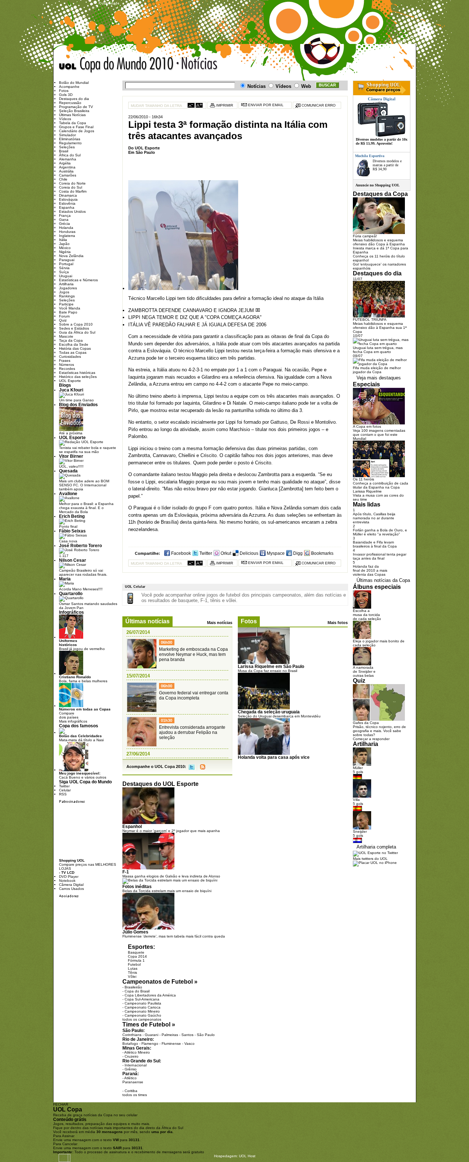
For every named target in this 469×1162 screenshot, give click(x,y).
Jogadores (68, 288)
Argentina (67, 167)
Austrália (66, 171)
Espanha (66, 207)
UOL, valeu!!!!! (71, 466)
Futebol (134, 964)
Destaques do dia (74, 99)
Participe (66, 304)
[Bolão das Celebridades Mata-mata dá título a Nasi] (62, 733)
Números (66, 365)
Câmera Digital (71, 885)
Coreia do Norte (72, 183)
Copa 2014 (137, 956)
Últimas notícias (147, 621)
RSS (202, 767)
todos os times (134, 1095)
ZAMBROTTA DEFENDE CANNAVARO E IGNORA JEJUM (191, 310)
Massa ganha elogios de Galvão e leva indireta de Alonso (171, 876)
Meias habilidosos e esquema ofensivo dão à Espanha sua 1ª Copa (380, 328)
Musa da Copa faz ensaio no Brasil (267, 671)
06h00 (166, 642)
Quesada (68, 470)
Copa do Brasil (137, 991)
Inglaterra (67, 236)
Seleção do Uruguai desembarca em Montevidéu (279, 716)
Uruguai (65, 276)
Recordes (67, 369)
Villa (356, 800)
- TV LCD (66, 872)
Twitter (205, 553)
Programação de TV (76, 107)
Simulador (67, 135)
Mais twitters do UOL (370, 859)
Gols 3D (66, 95)
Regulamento (70, 143)
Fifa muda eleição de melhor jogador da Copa (377, 370)
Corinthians (131, 1035)
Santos (187, 1035)
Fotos (249, 621)
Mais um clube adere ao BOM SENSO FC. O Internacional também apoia (84, 485)
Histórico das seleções (78, 377)
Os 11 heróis (363, 479)
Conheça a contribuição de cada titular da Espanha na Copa (380, 485)
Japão (64, 244)
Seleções (67, 147)
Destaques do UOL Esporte (160, 784)
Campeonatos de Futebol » (159, 982)
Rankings (67, 296)
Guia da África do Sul (77, 332)
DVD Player (68, 877)
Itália (63, 240)
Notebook (67, 881)
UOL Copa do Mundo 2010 (116, 65)
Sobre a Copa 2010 (76, 324)
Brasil (63, 151)
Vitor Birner (71, 456)
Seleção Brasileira (74, 111)
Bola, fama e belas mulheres (83, 679)
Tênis (132, 972)
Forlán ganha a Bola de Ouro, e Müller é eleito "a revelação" (380, 532)
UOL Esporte (70, 381)
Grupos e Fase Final (76, 127)
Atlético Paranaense (132, 1080)
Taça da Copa (71, 340)
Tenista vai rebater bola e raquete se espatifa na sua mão (87, 450)
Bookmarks (321, 553)
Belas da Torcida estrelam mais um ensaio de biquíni (166, 891)
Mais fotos (338, 622)
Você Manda (69, 308)
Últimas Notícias (72, 115)
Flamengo (149, 1044)
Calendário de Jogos (76, 131)
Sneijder (360, 831)
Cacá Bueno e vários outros (82, 775)
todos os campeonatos (141, 1019)
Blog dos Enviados (78, 404)
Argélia (65, 163)
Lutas (132, 968)
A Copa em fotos (367, 426)
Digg (297, 553)
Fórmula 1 (136, 960)
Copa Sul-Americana (142, 999)
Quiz (63, 320)
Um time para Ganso (76, 400)
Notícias (198, 65)
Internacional (136, 1065)
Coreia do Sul (70, 187)
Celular (65, 790)
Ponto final (68, 526)
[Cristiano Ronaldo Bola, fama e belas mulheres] (71, 674)
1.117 (64, 556)
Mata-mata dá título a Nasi (81, 738)
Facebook (180, 553)
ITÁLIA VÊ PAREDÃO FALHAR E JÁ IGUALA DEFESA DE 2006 (197, 324)
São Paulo (206, 1035)
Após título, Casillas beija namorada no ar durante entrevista (374, 518)
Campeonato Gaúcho (143, 1015)
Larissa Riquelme (367, 491)
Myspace (275, 553)
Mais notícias (219, 622)
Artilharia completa (376, 847)
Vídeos (65, 119)
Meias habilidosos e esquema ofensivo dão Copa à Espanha (379, 242)
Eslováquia (68, 199)
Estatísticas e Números (78, 280)
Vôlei (132, 976)
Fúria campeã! (365, 236)
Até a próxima (70, 433)
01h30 (166, 720)
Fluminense (171, 1044)
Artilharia (66, 284)
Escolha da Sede (73, 344)
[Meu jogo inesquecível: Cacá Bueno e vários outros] (73, 770)
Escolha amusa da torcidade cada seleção (367, 615)
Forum (64, 316)
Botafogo (130, 1044)
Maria (65, 578)
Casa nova (68, 541)
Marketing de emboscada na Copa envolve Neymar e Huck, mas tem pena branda (193, 654)
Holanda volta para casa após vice (274, 757)
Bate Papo (68, 312)
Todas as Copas (72, 352)
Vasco (189, 1044)
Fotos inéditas (137, 886)
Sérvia (64, 268)
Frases (64, 361)
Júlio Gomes (135, 931)
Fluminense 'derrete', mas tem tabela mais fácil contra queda (173, 936)
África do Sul (70, 155)
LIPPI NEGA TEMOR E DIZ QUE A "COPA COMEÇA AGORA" (195, 317)
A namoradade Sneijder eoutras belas (364, 671)
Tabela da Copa (72, 123)
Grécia (64, 224)
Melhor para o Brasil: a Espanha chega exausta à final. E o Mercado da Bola (86, 508)
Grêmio (131, 1069)
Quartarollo (70, 593)
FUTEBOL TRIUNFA (370, 320)
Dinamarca (68, 195)
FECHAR (60, 1104)
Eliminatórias (69, 139)
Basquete (136, 952)
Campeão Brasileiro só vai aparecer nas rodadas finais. (83, 572)
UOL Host (247, 1156)
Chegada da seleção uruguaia (269, 711)
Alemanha (67, 159)
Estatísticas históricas (77, 373)
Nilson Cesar (72, 560)
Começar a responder (371, 739)
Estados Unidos (72, 211)
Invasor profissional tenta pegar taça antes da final (379, 556)
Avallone (68, 493)
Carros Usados (71, 889)
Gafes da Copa (366, 723)
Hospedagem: (226, 1156)
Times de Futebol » (148, 1024)
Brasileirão (133, 987)
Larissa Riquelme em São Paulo (271, 666)
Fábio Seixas (72, 530)
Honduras (67, 232)
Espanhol (132, 826)
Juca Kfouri (71, 389)
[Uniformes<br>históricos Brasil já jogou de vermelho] (71, 637)
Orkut (225, 553)
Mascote (66, 336)
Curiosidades (70, 356)
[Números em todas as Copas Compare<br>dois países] (71, 706)
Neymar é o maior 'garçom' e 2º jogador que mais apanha (171, 831)
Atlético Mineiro (137, 1052)
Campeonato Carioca (142, 1007)
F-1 (125, 871)
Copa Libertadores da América (150, 995)
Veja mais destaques (379, 377)
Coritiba (131, 1091)
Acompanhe (69, 87)
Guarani (151, 1035)
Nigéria (65, 252)
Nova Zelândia (71, 256)
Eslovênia (67, 203)
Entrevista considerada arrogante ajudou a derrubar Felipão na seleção (192, 732)
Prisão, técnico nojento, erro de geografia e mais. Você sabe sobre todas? (379, 731)
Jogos (64, 292)
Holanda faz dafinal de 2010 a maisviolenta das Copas (370, 570)
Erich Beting (72, 516)
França (65, 216)
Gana (64, 220)
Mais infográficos (73, 721)
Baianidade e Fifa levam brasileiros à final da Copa (375, 544)
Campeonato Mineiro (142, 1011)
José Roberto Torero (80, 545)
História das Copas (75, 348)
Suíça (64, 272)
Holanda (66, 228)
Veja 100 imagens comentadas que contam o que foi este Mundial (379, 434)
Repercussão (70, 103)
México (65, 248)
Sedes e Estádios (74, 328)
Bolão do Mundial (74, 83)
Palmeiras (170, 1035)
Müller (358, 768)
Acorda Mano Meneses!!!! (81, 589)
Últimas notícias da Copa (383, 580)
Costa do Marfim (72, 191)
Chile (63, 179)
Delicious (248, 553)
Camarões (67, 175)
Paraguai (66, 260)
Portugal (66, 264)
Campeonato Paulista (143, 1003)
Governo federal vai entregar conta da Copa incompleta (193, 695)
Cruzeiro (132, 1056)
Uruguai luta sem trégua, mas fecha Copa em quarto (378, 350)
